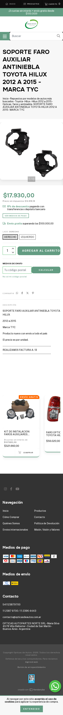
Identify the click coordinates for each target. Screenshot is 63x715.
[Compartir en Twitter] (27, 293)
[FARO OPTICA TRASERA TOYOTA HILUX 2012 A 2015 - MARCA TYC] (51, 448)
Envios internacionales (15, 529)
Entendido (31, 709)
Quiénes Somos (11, 523)
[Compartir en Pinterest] (33, 293)
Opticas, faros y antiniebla (17, 104)
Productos (40, 510)
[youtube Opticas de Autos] (17, 489)
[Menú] (5, 36)
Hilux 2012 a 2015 (42, 101)
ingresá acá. (31, 662)
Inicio (6, 98)
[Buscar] (58, 36)
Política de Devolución (46, 523)
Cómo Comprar (11, 517)
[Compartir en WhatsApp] (17, 293)
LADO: (11, 232)
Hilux (27, 101)
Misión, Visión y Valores (47, 529)
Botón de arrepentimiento (32, 667)
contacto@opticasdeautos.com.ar (22, 617)
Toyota (19, 101)
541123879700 (11, 604)
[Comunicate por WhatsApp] (55, 686)
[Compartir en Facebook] (22, 293)
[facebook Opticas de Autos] (11, 489)
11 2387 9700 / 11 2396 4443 (19, 610)
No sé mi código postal (15, 276)
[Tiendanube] (32, 690)
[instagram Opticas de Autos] (5, 489)
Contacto (39, 517)
